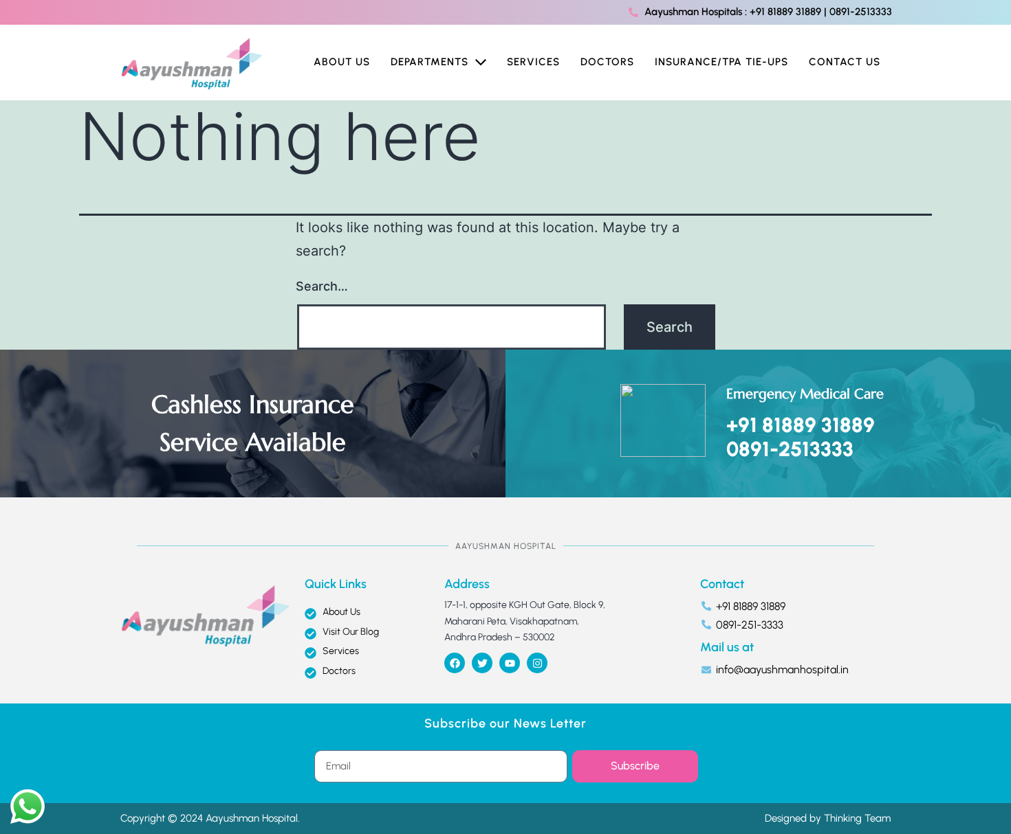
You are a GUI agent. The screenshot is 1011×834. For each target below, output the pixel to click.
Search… (322, 286)
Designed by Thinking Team (828, 818)
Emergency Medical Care (805, 394)
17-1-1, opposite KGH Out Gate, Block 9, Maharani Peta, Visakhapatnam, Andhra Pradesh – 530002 (524, 621)
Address (467, 583)
